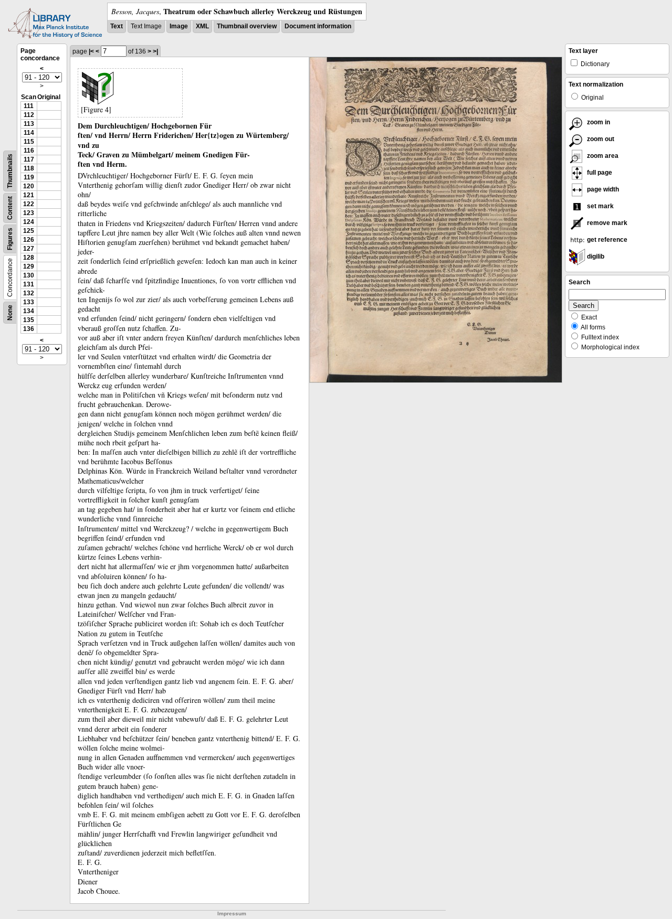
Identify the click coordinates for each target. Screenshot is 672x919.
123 (28, 213)
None (10, 312)
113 (29, 123)
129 (28, 266)
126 (28, 239)
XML (202, 26)
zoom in (597, 122)
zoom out (599, 139)
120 (28, 186)
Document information (318, 26)
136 (28, 329)
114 (29, 132)
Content (10, 208)
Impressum (231, 913)
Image (179, 26)
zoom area (601, 155)
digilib (594, 256)
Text (116, 26)
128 (28, 257)
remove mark (606, 223)
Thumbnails (10, 171)
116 (29, 150)
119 (29, 177)
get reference (606, 239)
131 (28, 284)
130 (28, 275)
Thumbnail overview (247, 26)
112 (29, 115)
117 (29, 159)
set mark (599, 206)
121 (28, 195)
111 (29, 106)
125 (28, 230)
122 (28, 204)
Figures (10, 239)
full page (598, 172)
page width (602, 189)
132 (28, 293)
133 (28, 302)
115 (29, 141)
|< (91, 51)
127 (28, 248)
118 (29, 168)
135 (28, 320)
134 (28, 311)
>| (155, 51)
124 (28, 222)
